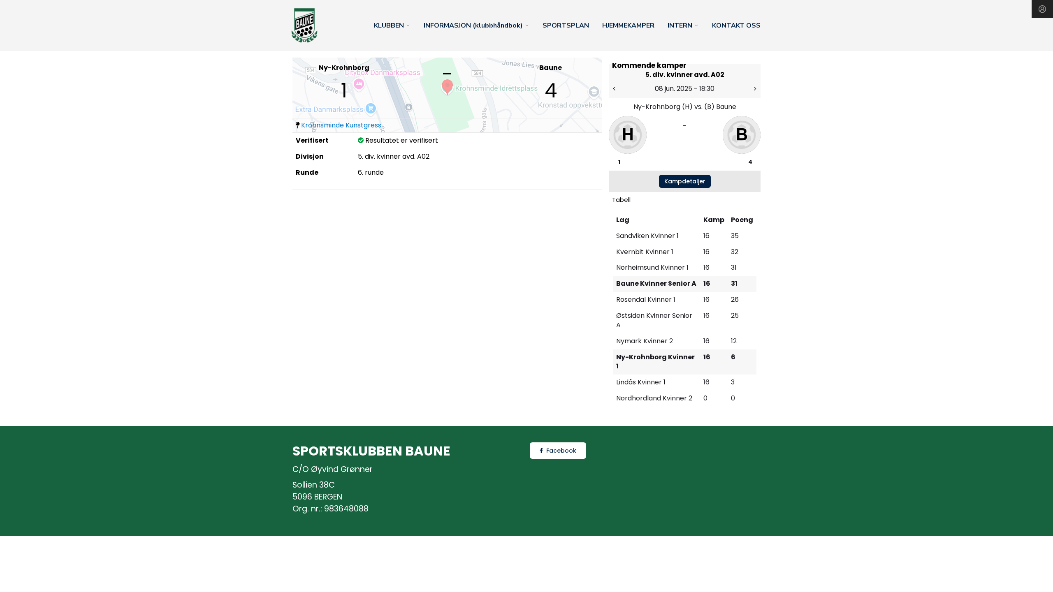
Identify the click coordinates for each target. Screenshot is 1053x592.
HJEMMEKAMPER (628, 25)
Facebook (561, 450)
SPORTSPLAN (566, 25)
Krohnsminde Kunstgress (341, 125)
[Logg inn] (1042, 9)
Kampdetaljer (684, 181)
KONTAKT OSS (736, 25)
